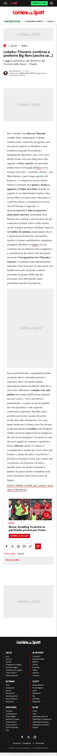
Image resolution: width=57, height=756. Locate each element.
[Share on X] (12, 546)
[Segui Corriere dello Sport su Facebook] (22, 737)
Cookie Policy (11, 722)
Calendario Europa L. (41, 722)
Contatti (9, 711)
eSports (35, 673)
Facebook (17, 743)
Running (35, 667)
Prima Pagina (37, 688)
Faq (7, 730)
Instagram (27, 743)
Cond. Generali (12, 727)
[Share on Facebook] (6, 546)
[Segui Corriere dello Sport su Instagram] (34, 737)
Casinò (35, 727)
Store (34, 690)
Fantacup (10, 701)
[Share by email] (24, 546)
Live (15, 3)
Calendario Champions (41, 719)
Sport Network (11, 699)
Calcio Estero (11, 673)
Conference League (14, 670)
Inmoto (8, 690)
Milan (35, 244)
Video (34, 711)
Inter (38, 167)
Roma (11, 523)
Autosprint (10, 688)
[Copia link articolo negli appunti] (30, 546)
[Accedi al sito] (52, 3)
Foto (34, 714)
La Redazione (11, 714)
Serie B (8, 662)
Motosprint (10, 693)
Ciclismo (36, 675)
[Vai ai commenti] (38, 546)
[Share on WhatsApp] (18, 546)
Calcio (50, 21)
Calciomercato (12, 675)
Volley (34, 670)
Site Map (36, 699)
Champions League (14, 664)
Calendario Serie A (34, 21)
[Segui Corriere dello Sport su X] (28, 737)
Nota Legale (11, 716)
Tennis (35, 664)
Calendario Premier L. (41, 725)
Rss (33, 696)
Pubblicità (36, 693)
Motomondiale (38, 659)
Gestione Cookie (12, 719)
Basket (35, 662)
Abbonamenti (38, 685)
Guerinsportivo (12, 696)
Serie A (24, 46)
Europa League (12, 667)
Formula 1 (36, 656)
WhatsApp (40, 743)
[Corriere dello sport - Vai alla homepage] (28, 13)
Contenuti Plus (12, 21)
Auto (8, 685)
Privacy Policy (11, 725)
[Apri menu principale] (5, 3)
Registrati (36, 701)
